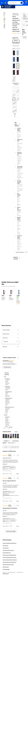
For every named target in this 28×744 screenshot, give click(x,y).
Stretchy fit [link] (7, 378)
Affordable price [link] (8, 391)
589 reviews (10, 361)
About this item (6, 325)
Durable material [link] (8, 398)
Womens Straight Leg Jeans (8, 564)
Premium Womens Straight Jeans (9, 562)
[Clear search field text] (19, 3)
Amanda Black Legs (7, 552)
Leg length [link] (7, 416)
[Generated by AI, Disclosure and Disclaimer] (8, 428)
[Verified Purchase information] (14, 455)
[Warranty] (17, 342)
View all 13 (15, 115)
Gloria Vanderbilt (6, 569)
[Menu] (2, 3)
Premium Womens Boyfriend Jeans (10, 559)
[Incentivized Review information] (10, 470)
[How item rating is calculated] (15, 363)
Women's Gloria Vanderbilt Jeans (9, 555)
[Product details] (18, 330)
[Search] (22, 3)
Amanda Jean (5, 545)
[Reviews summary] (20, 33)
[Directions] (18, 338)
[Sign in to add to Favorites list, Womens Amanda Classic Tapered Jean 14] (5, 291)
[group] (18, 33)
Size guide (16, 84)
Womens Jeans (6, 566)
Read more (5, 464)
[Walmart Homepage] (5, 3)
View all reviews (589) (10, 531)
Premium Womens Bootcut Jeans (9, 557)
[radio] (15, 41)
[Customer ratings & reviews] (18, 357)
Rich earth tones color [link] (9, 407)
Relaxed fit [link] (7, 386)
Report (17, 473)
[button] (16, 124)
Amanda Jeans (6, 547)
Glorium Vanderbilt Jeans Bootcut (9, 543)
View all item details (20, 252)
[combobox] (15, 3)
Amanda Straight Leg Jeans (8, 550)
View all (16, 431)
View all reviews (7, 367)
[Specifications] (18, 334)
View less (10, 427)
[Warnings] (18, 347)
